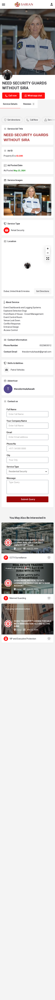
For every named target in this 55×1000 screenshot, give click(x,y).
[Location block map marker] (27, 265)
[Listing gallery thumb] (27, 200)
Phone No (11, 444)
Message (11, 478)
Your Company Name (17, 421)
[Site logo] (17, 4)
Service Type (13, 467)
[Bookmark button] (49, 557)
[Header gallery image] (27, 42)
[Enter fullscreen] (48, 258)
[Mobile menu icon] (3, 4)
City (8, 455)
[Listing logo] (7, 75)
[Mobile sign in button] (52, 4)
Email (9, 432)
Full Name (11, 409)
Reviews (28, 104)
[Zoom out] (48, 253)
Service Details (10, 104)
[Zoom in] (48, 248)
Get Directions (42, 291)
